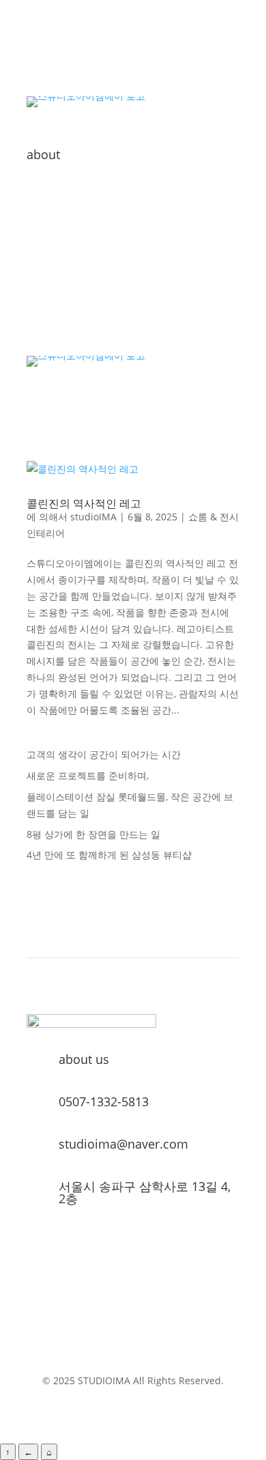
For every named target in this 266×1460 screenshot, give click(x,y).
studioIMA (93, 516)
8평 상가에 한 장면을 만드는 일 (93, 834)
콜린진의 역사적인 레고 (84, 503)
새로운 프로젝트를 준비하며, (88, 775)
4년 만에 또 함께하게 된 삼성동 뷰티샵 (109, 854)
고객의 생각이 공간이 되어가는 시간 (104, 754)
